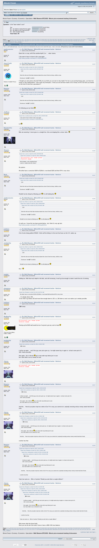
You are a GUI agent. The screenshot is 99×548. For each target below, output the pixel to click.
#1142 (93, 64)
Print (93, 42)
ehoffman (6, 112)
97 (73, 41)
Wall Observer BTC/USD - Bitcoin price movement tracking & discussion (55, 18)
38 (58, 39)
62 (15, 41)
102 (83, 41)
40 (61, 39)
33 (50, 39)
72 (32, 41)
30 (45, 39)
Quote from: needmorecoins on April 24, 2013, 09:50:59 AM (33, 115)
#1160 (93, 484)
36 (55, 39)
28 (42, 39)
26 (38, 39)
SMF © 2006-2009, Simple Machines (55, 545)
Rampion (6, 88)
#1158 (93, 413)
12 (15, 39)
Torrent (25, 12)
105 (9, 42)
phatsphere (7, 288)
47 (73, 39)
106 (11, 42)
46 (71, 39)
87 (56, 41)
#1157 (93, 385)
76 (38, 41)
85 (53, 41)
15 (20, 39)
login (18, 9)
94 (68, 41)
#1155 (93, 341)
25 (37, 39)
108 (16, 42)
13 (17, 39)
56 (5, 41)
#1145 (93, 128)
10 (12, 39)
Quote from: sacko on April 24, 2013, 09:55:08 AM (31, 153)
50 (78, 39)
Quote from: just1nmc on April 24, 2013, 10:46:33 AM (31, 344)
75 (37, 41)
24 (35, 39)
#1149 (93, 229)
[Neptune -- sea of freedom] (7, 85)
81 (47, 41)
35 (53, 39)
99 (76, 41)
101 (81, 41)
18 (25, 39)
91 (63, 41)
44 (68, 39)
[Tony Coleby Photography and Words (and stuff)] (7, 337)
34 (52, 39)
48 (75, 39)
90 (61, 41)
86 (55, 41)
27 (40, 39)
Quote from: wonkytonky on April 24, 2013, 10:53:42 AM (32, 388)
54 (84, 39)
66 (22, 41)
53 (83, 39)
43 (66, 39)
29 (43, 39)
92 (65, 41)
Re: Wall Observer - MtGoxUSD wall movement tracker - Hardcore (41, 49)
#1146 (93, 150)
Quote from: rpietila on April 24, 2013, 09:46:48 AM (31, 67)
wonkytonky (7, 243)
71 (30, 41)
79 (43, 41)
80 (45, 41)
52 (81, 39)
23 (34, 39)
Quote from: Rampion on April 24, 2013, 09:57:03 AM (31, 292)
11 (14, 39)
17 (24, 39)
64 (19, 41)
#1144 (93, 112)
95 (70, 41)
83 (50, 41)
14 (19, 39)
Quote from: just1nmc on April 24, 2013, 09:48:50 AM (33, 155)
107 (13, 42)
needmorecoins (8, 49)
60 (12, 41)
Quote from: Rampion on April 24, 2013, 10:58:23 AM (31, 416)
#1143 (93, 89)
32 (48, 39)
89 (60, 41)
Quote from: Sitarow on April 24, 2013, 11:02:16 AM (31, 448)
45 (70, 39)
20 (29, 39)
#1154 (93, 317)
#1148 (93, 198)
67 (24, 41)
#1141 (93, 50)
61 (14, 41)
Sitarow (6, 361)
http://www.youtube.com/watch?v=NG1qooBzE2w (33, 225)
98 (75, 41)
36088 (19, 42)
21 (30, 39)
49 (76, 39)
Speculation (29, 18)
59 (10, 41)
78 (42, 41)
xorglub (6, 274)
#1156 (93, 362)
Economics (21, 18)
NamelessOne (8, 128)
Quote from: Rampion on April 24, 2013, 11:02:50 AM (31, 486)
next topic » (92, 40)
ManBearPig (7, 316)
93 (66, 41)
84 (51, 41)
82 (48, 41)
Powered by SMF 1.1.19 (40, 545)
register (23, 9)
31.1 (22, 12)
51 (80, 39)
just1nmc (6, 229)
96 (71, 41)
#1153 (93, 303)
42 (65, 39)
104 (6, 42)
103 (4, 42)
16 (22, 39)
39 (60, 39)
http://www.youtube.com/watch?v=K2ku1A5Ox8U (32, 58)
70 (28, 41)
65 (20, 41)
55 (3, 41)
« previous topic (91, 38)
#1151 (93, 275)
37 (57, 39)
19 (27, 39)
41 (63, 39)
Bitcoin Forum (7, 18)
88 (58, 41)
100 (78, 41)
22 (32, 39)
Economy (14, 18)
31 (47, 39)
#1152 (93, 289)
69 (27, 41)
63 (17, 41)
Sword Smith (8, 63)
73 (33, 41)
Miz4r (5, 174)
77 (40, 41)
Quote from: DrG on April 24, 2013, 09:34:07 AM (32, 69)
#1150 (93, 243)
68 (25, 41)
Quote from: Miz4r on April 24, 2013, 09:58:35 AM (30, 201)
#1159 (93, 445)
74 (35, 41)
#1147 (93, 175)
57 (7, 41)
